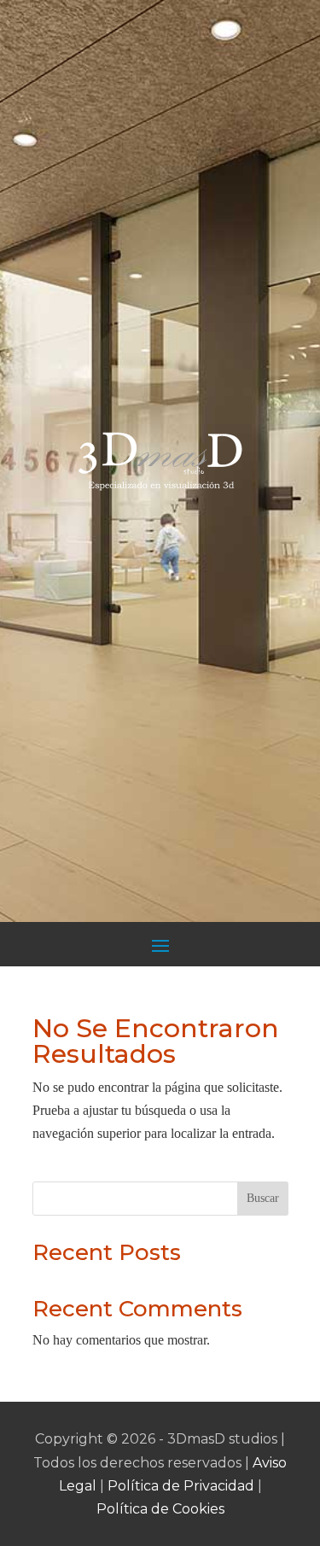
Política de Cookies (160, 1509)
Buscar (263, 1198)
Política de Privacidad (181, 1486)
